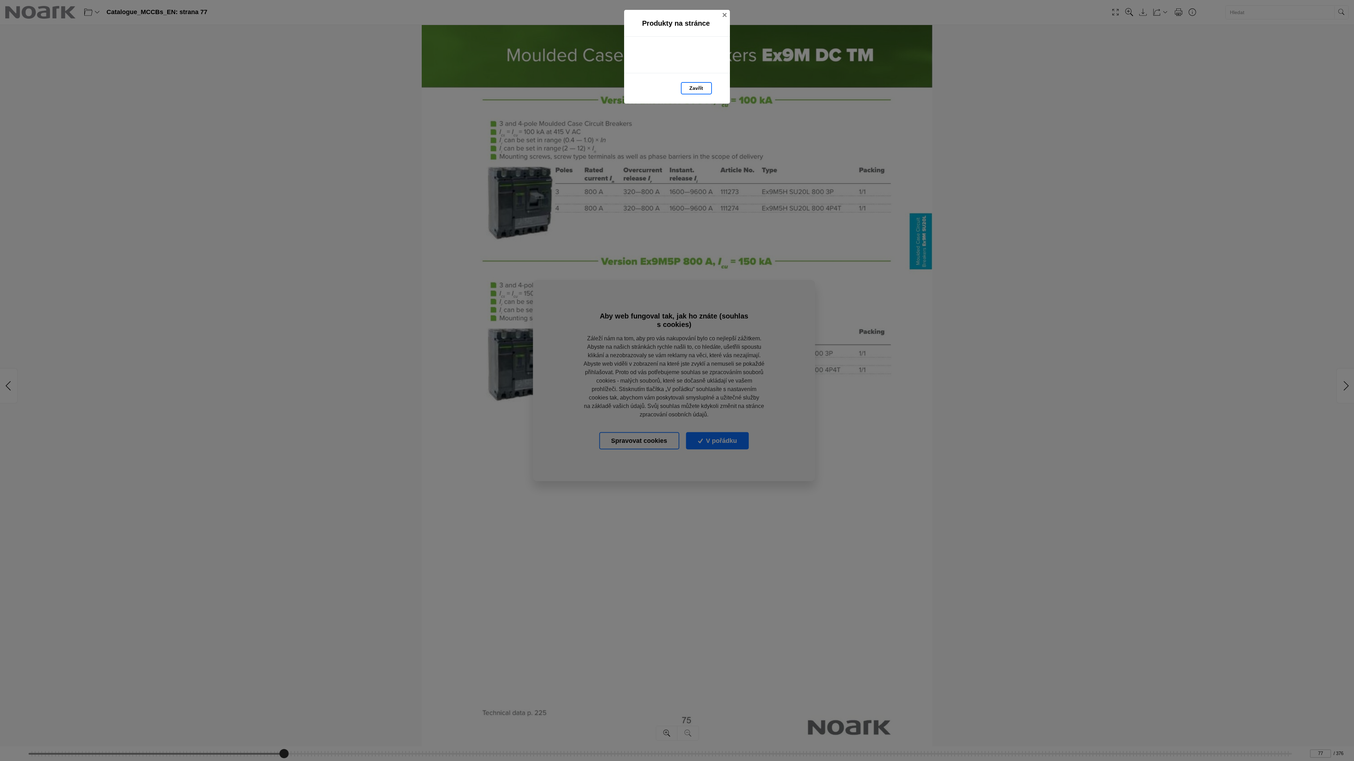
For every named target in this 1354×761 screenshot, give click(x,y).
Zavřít (696, 88)
